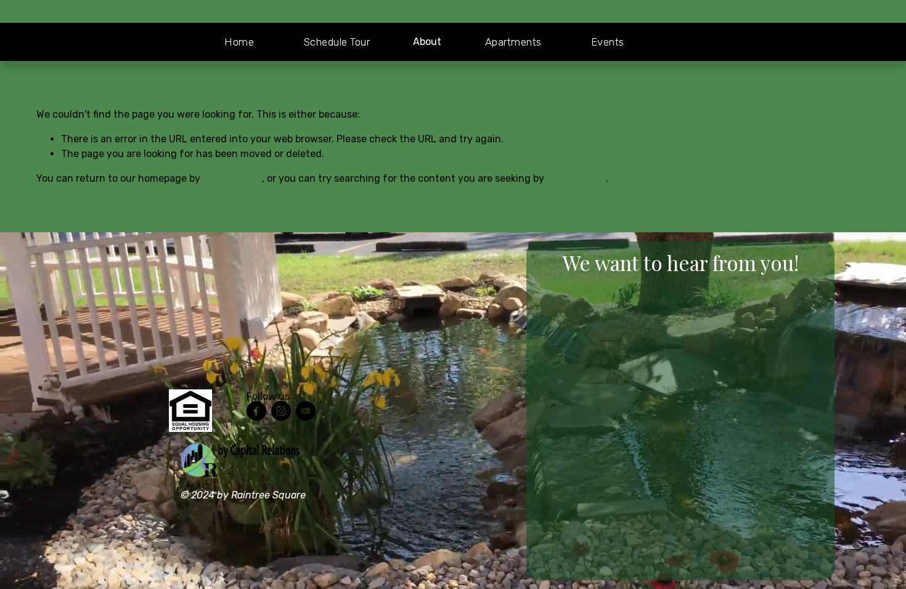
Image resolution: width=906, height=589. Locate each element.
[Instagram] (281, 411)
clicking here (232, 178)
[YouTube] (306, 411)
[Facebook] (256, 411)
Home (239, 42)
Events (607, 42)
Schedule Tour (337, 42)
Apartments (513, 42)
